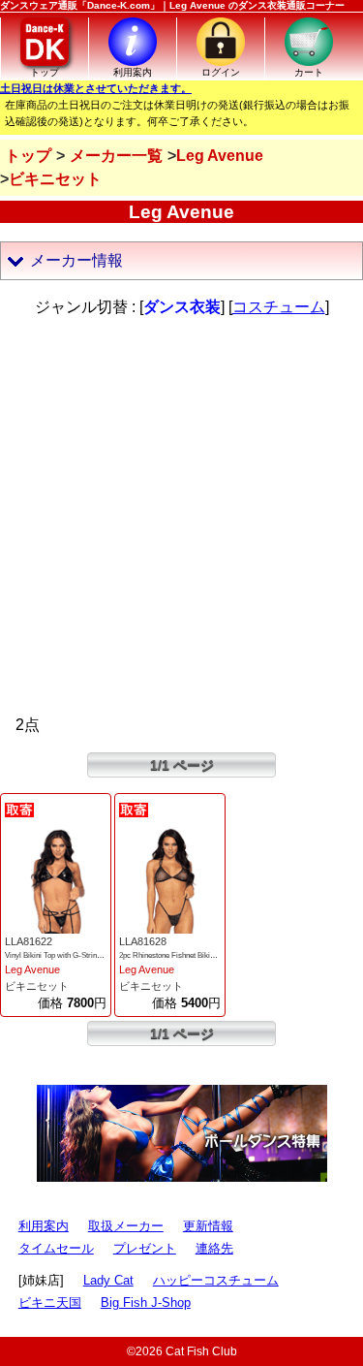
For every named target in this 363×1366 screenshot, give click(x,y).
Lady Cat (108, 1280)
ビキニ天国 (49, 1302)
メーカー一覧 (116, 155)
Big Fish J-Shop (146, 1302)
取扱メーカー (126, 1226)
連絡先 (214, 1248)
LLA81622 (28, 941)
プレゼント (144, 1248)
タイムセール (56, 1248)
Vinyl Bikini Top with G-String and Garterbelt (77, 955)
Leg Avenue (32, 969)
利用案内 (43, 1226)
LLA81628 (142, 941)
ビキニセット (37, 986)
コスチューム (278, 307)
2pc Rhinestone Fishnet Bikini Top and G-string (195, 955)
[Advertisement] (181, 516)
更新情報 (208, 1226)
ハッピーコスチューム (216, 1280)
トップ (28, 155)
